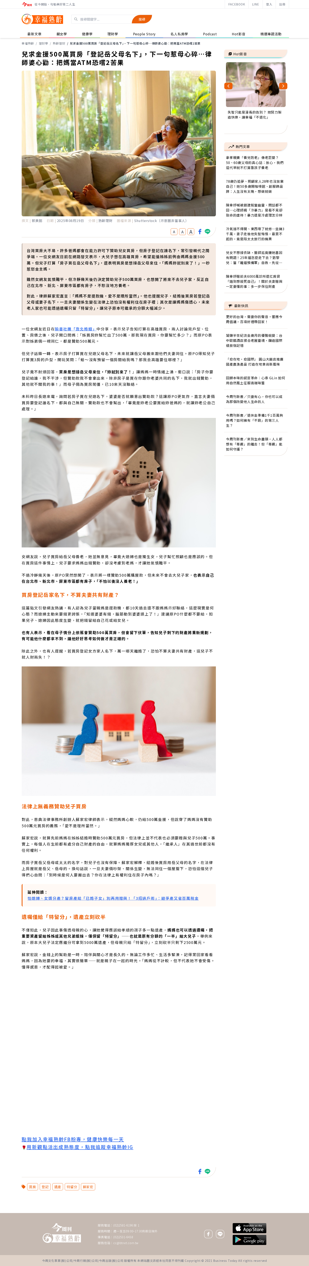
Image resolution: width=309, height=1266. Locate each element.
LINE (255, 4)
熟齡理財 (59, 43)
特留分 (72, 1186)
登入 (269, 4)
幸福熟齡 (28, 43)
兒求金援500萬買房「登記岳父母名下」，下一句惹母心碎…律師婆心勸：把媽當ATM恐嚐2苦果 (135, 43)
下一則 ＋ (235, 1212)
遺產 (57, 1186)
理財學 (43, 43)
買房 (32, 1186)
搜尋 (142, 19)
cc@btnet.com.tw (126, 1243)
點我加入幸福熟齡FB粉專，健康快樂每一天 (73, 1139)
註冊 (282, 4)
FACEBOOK (236, 4)
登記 (45, 1186)
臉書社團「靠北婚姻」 (75, 329)
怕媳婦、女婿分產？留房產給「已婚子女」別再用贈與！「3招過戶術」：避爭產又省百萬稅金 (113, 898)
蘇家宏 (88, 1186)
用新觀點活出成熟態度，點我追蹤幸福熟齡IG (80, 1146)
